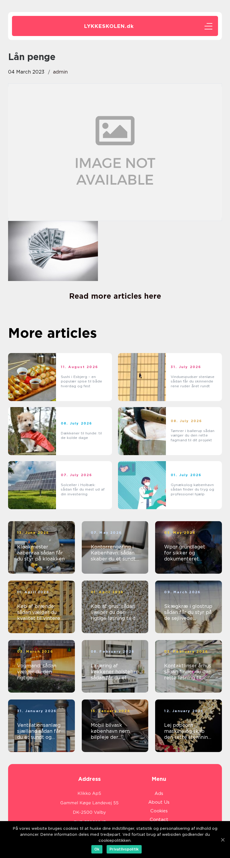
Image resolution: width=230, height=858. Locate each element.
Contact (159, 819)
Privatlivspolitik (124, 849)
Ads (159, 793)
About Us (159, 802)
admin (60, 72)
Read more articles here (115, 296)
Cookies (159, 811)
